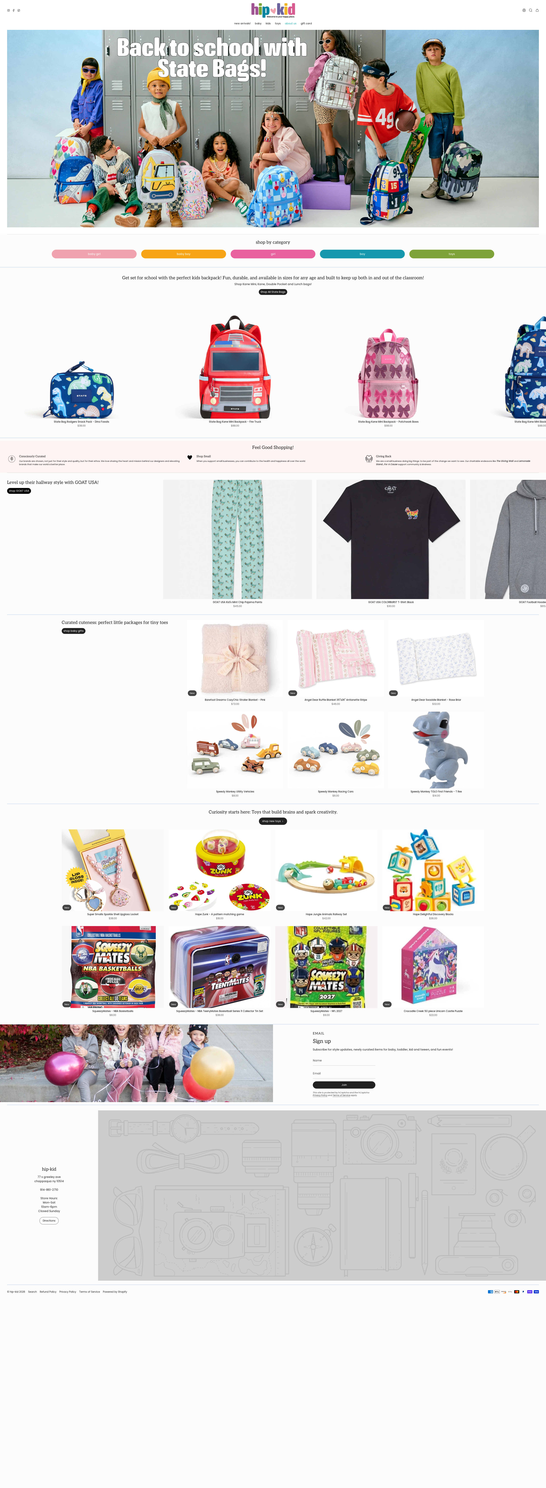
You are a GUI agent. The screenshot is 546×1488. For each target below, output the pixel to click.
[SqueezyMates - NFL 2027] (326, 967)
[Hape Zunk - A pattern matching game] (219, 870)
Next (542, 359)
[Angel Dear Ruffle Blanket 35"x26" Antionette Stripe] (336, 658)
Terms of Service (341, 1095)
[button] (242, 23)
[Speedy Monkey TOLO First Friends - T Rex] (436, 750)
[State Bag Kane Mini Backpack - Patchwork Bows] (388, 359)
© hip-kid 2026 (16, 1291)
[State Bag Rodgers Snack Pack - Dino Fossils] (81, 359)
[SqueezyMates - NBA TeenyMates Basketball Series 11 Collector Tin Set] (219, 967)
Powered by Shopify (115, 1291)
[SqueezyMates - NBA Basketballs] (113, 967)
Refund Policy (48, 1291)
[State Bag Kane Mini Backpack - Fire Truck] (235, 359)
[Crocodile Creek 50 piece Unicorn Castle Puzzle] (433, 967)
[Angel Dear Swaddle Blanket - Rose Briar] (436, 658)
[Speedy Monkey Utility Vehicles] (235, 750)
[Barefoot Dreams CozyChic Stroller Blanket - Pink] (235, 658)
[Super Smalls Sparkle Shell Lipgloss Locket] (113, 870)
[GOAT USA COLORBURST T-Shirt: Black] (391, 539)
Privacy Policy (320, 1095)
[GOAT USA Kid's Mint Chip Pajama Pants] (237, 539)
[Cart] (537, 10)
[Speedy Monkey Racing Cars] (336, 750)
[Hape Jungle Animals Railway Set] (326, 870)
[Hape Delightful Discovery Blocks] (433, 870)
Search (32, 1291)
